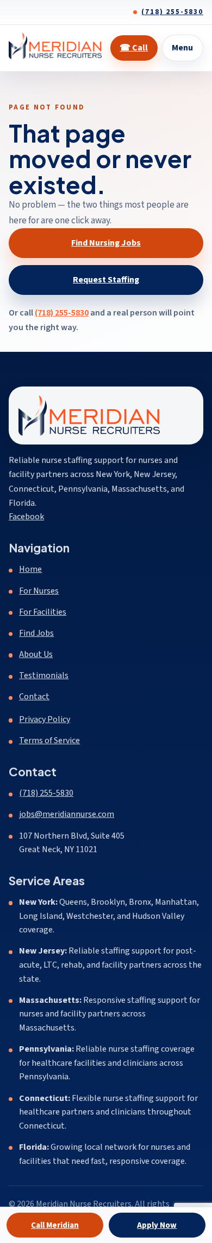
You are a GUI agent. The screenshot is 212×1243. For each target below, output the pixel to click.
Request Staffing (106, 280)
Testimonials (43, 675)
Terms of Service (49, 740)
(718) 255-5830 (172, 12)
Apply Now (157, 1225)
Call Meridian (55, 1225)
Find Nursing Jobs (106, 243)
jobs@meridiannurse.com (66, 814)
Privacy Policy (44, 719)
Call (134, 48)
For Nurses (39, 591)
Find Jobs (36, 633)
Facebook (26, 516)
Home (30, 569)
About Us (36, 654)
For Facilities (42, 612)
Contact (34, 697)
